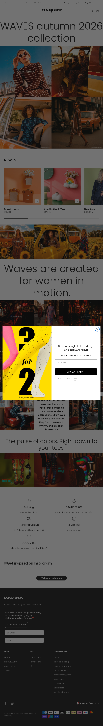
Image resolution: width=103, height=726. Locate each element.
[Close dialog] (97, 329)
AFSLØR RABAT (76, 371)
